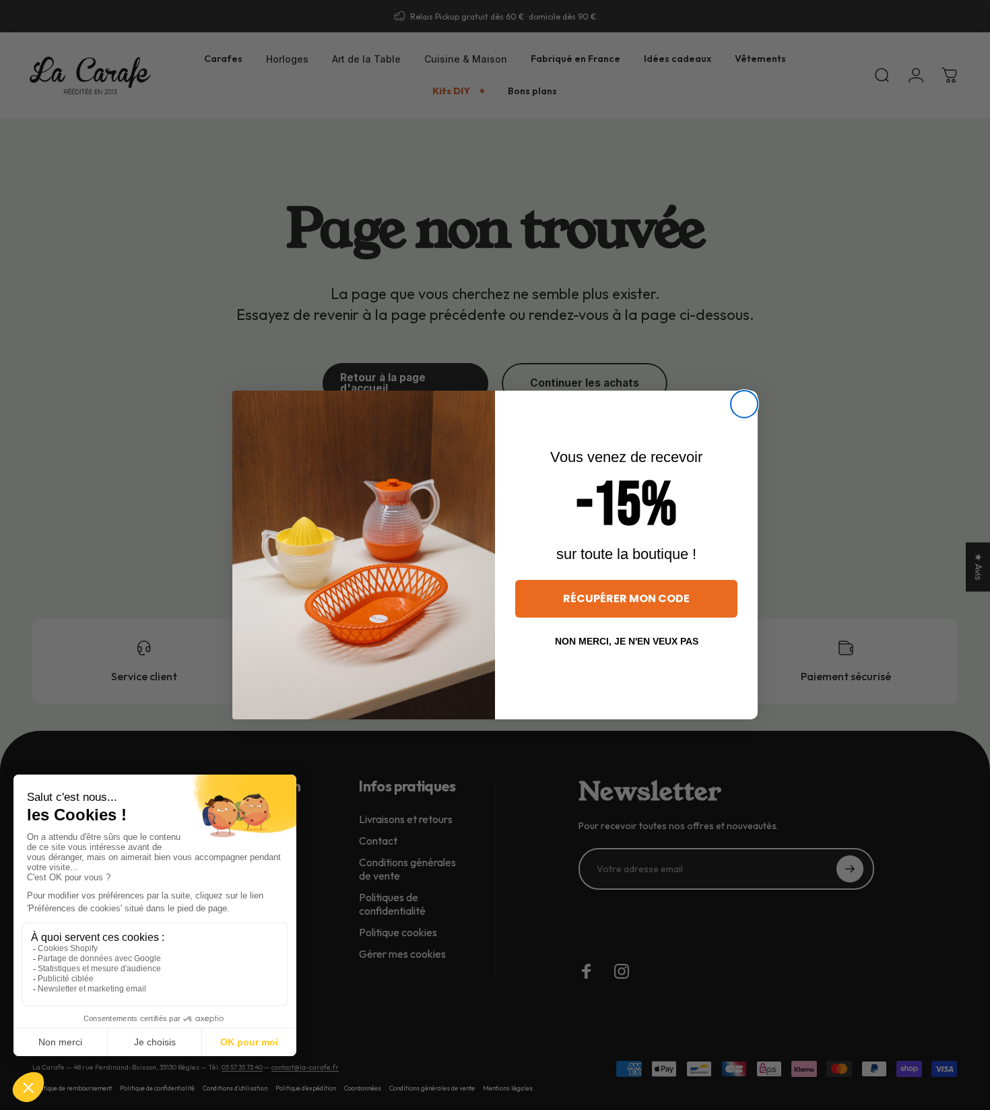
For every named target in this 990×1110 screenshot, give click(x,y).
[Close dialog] (744, 404)
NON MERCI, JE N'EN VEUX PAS (626, 641)
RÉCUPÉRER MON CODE (626, 598)
